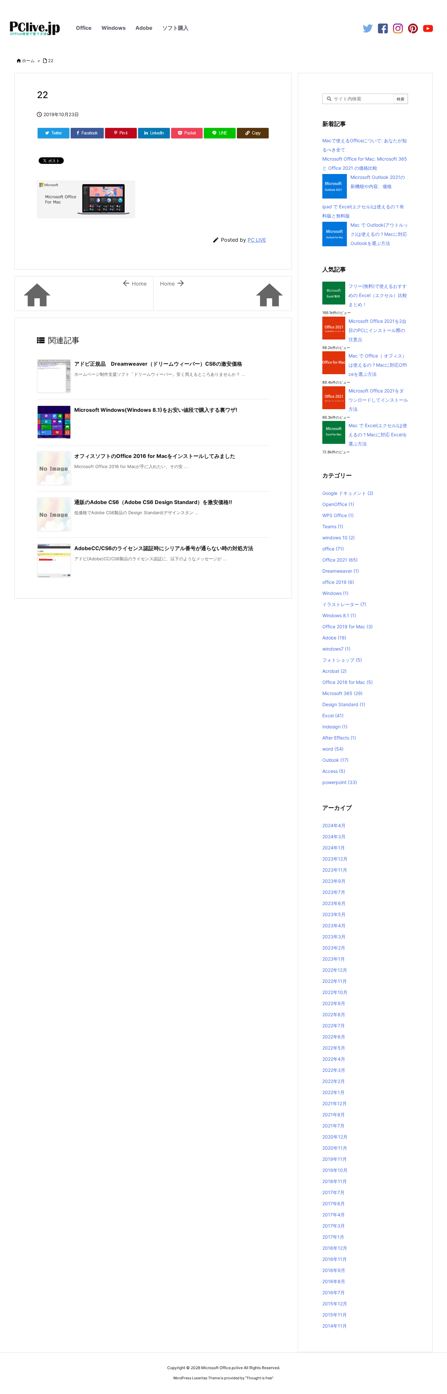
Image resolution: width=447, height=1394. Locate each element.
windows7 (336, 649)
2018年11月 (334, 1181)
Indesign (335, 726)
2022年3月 (333, 1070)
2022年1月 (333, 1092)
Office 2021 (340, 560)
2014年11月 (334, 1326)
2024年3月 (334, 836)
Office (84, 28)
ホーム (28, 60)
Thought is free (259, 1378)
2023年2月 (333, 947)
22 (50, 60)
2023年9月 (334, 881)
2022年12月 (334, 970)
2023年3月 (334, 936)
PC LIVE (257, 240)
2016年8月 (333, 1281)
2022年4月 (333, 1059)
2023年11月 (334, 870)
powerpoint (339, 782)
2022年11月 (334, 981)
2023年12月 (335, 859)
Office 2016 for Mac (347, 682)
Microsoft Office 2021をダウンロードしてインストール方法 (378, 400)
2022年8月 (333, 1014)
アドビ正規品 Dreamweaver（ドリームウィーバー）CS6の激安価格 (158, 363)
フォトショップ (342, 660)
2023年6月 (334, 903)
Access (333, 771)
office (333, 548)
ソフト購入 (175, 28)
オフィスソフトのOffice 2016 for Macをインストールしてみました (154, 456)
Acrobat (334, 671)
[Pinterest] (413, 28)
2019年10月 (335, 1170)
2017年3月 (333, 1225)
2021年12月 (334, 1103)
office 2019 (338, 582)
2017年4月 (333, 1214)
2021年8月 (333, 1114)
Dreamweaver (340, 571)
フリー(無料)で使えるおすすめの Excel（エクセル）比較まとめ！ (378, 295)
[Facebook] (383, 28)
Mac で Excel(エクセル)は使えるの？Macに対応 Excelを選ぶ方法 (378, 434)
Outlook (335, 760)
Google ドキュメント (347, 493)
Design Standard (343, 704)
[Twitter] (368, 28)
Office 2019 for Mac (347, 626)
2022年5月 (333, 1048)
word (333, 749)
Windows (113, 28)
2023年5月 (334, 914)
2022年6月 (333, 1036)
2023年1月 (333, 959)
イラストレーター (344, 604)
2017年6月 (333, 1203)
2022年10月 (335, 992)
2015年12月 (334, 1303)
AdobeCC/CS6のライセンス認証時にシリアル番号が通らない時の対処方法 (163, 548)
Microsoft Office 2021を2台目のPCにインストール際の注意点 (377, 330)
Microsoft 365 (342, 693)
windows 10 (338, 537)
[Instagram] (398, 28)
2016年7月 (333, 1292)
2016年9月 (333, 1270)
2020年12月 (335, 1137)
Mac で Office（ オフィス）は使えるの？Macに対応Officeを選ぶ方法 (378, 365)
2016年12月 (334, 1248)
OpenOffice (338, 504)
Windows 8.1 (339, 615)
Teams (332, 526)
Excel (333, 715)
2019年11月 (334, 1159)
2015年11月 (334, 1314)
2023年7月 (333, 892)
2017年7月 (333, 1192)
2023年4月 (334, 925)
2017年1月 (333, 1237)
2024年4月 (334, 825)
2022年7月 (333, 1025)
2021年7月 (333, 1125)
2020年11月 (334, 1148)
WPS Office (338, 515)
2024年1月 (333, 847)
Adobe (143, 28)
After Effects (339, 738)
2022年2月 (333, 1081)
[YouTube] (428, 28)
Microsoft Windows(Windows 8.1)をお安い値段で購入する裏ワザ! (155, 410)
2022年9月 (333, 1003)
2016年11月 (334, 1259)
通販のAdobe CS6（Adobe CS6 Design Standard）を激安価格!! (153, 502)
